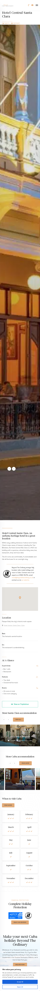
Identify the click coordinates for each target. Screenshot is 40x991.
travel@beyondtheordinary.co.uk (22, 577)
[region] (20, 978)
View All (18, 719)
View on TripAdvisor (21, 704)
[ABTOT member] (15, 915)
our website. (25, 580)
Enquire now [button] (20, 964)
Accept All (20, 982)
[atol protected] (28, 915)
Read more (8, 805)
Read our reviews (20, 922)
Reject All (20, 987)
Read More (25, 763)
